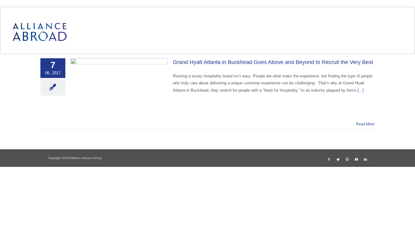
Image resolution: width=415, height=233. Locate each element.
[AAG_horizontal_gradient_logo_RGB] (39, 24)
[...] (361, 90)
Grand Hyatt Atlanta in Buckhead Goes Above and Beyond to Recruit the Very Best (273, 62)
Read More (365, 124)
